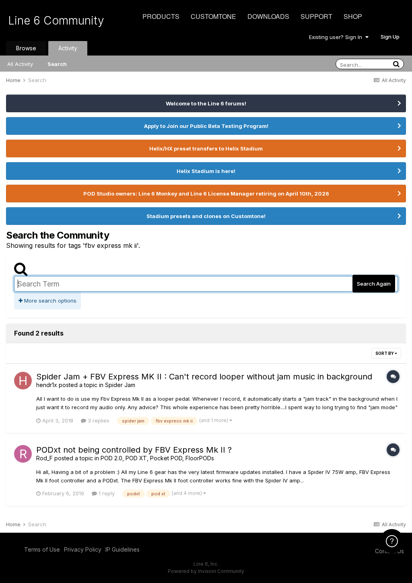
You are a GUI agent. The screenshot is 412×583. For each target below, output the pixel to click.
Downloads (268, 16)
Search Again (374, 283)
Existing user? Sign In (337, 37)
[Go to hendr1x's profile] (23, 380)
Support (316, 16)
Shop (353, 16)
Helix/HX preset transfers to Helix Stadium (206, 148)
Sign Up (390, 36)
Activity (67, 48)
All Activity (20, 64)
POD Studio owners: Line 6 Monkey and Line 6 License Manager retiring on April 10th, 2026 (206, 193)
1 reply (106, 493)
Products (160, 16)
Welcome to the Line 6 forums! (206, 103)
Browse (26, 48)
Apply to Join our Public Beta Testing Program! (206, 126)
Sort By (385, 353)
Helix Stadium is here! (206, 171)
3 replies (97, 420)
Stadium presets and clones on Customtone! (206, 216)
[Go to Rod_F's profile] (23, 454)
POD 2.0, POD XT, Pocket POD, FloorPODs (157, 458)
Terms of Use (42, 549)
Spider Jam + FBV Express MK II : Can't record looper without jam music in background (204, 376)
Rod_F (44, 458)
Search (57, 64)
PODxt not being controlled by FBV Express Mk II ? (134, 450)
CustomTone (213, 16)
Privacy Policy (82, 549)
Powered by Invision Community (206, 571)
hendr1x (46, 384)
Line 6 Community (56, 20)
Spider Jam (120, 384)
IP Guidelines (122, 549)
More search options (49, 300)
